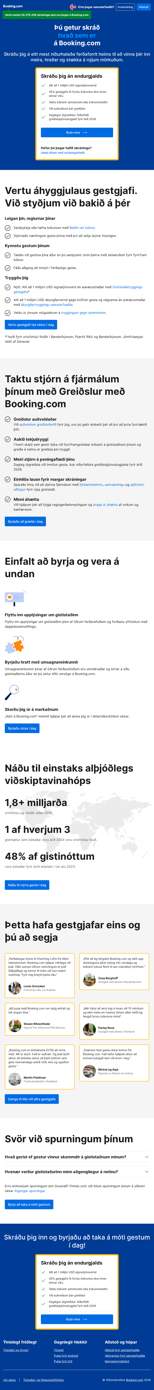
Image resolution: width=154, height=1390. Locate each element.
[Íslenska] (73, 7)
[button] (46, 15)
